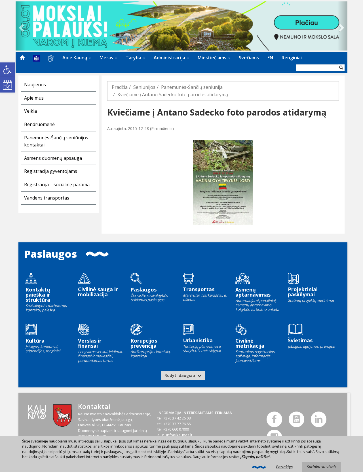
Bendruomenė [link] (39, 124)
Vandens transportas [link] (46, 198)
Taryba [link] (134, 57)
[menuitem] (22, 57)
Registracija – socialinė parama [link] (57, 184)
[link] (7, 69)
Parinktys (284, 466)
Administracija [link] (170, 57)
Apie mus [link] (34, 98)
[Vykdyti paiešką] (341, 67)
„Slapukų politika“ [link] (255, 456)
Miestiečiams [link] (212, 57)
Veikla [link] (30, 111)
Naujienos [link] (35, 84)
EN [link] (270, 57)
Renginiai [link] (292, 57)
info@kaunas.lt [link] (179, 434)
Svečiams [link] (249, 57)
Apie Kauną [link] (75, 57)
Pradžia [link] (120, 87)
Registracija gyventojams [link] (50, 171)
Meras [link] (107, 57)
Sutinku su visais (321, 466)
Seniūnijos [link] (144, 87)
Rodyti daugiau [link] (180, 375)
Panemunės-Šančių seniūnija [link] (192, 87)
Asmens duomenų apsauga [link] (53, 158)
